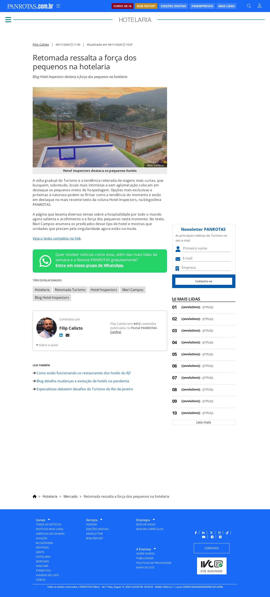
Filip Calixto (41, 44)
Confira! (115, 332)
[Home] (34, 496)
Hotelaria (42, 289)
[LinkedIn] (61, 335)
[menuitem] (58, 6)
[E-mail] (67, 335)
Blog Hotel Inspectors (52, 297)
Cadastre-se (203, 281)
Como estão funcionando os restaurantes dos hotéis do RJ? (83, 373)
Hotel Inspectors (104, 289)
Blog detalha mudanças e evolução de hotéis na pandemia (82, 381)
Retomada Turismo (70, 289)
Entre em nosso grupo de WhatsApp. (89, 265)
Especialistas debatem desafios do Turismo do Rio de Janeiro (84, 389)
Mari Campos (132, 289)
